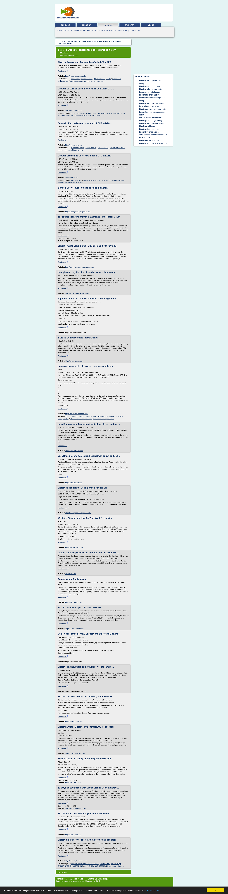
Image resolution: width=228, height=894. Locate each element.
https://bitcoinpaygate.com (75, 753)
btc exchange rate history (149, 106)
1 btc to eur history (103, 148)
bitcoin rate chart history (149, 95)
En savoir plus (153, 890)
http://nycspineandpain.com (75, 808)
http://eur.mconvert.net (73, 110)
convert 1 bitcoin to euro (117, 148)
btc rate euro (144, 138)
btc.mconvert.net (71, 177)
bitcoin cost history (147, 126)
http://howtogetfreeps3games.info (77, 212)
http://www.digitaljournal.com (76, 861)
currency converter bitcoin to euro (83, 113)
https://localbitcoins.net (73, 483)
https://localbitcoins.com (74, 451)
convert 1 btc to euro (97, 81)
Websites (78, 30)
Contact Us (135, 30)
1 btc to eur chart (91, 148)
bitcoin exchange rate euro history (82, 79)
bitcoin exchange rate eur (79, 81)
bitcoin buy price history (149, 132)
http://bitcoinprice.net (73, 835)
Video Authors (89, 30)
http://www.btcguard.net (74, 361)
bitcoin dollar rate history (149, 92)
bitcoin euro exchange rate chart (108, 113)
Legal (64, 879)
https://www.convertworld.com (76, 414)
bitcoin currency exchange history (153, 109)
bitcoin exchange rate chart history (150, 82)
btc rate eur (97, 115)
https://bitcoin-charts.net (74, 629)
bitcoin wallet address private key (85, 864)
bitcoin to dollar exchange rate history (152, 113)
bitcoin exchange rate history (151, 89)
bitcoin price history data (149, 86)
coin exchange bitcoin (94, 866)
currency (87, 25)
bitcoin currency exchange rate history (152, 99)
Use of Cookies (80, 879)
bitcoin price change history (150, 121)
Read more (62, 71)
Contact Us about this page (99, 879)
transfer (129, 25)
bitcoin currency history (149, 140)
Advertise (122, 30)
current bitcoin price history (150, 118)
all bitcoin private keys (110, 863)
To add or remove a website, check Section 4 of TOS (78, 881)
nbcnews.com (70, 574)
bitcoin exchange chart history (151, 103)
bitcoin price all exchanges (70, 866)
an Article (111, 30)
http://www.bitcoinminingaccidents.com (79, 267)
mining (151, 25)
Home (59, 30)
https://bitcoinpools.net (73, 602)
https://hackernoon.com (74, 721)
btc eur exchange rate (102, 79)
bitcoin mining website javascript (153, 143)
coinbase (65, 25)
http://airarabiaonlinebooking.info (77, 293)
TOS (70, 879)
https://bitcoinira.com (73, 782)
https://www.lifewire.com (74, 547)
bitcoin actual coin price (115, 866)
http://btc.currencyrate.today (75, 76)
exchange (108, 25)
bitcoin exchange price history (151, 123)
